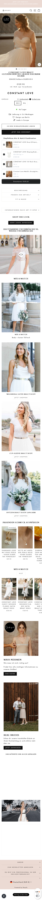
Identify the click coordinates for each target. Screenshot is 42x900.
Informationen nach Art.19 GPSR (21, 210)
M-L (24, 103)
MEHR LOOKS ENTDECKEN (21, 223)
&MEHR (20, 862)
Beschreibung (21, 190)
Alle (21, 573)
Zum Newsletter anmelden (20, 867)
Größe (21, 99)
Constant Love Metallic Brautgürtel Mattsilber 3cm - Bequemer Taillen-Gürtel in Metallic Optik (26, 171)
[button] (4, 896)
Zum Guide (10, 674)
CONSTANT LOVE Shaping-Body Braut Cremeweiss (26, 152)
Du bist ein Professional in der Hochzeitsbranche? (20, 873)
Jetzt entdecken (13, 748)
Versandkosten (27, 87)
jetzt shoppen (21, 398)
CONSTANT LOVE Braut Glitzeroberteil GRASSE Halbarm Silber (26, 142)
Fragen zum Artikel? (21, 195)
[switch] (37, 896)
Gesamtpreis (21, 181)
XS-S (18, 103)
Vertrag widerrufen (21, 895)
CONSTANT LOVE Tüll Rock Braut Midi (26, 162)
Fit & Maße (21, 199)
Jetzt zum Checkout (21, 132)
